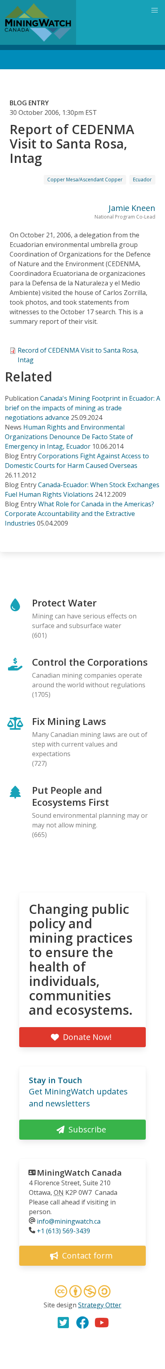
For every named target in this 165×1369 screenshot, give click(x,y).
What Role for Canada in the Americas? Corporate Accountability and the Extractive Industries (79, 514)
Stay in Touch (55, 1080)
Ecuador (142, 179)
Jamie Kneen (132, 208)
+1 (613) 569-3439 (63, 1230)
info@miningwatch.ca (69, 1221)
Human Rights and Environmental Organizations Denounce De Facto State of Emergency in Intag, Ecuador (69, 437)
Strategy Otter (99, 1305)
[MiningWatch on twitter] (63, 1323)
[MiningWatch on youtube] (102, 1323)
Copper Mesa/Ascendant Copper (85, 179)
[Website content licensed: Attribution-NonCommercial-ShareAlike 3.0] (82, 1292)
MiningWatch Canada (79, 1172)
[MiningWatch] (38, 22)
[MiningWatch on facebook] (82, 1323)
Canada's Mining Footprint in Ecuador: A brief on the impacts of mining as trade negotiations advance (82, 408)
